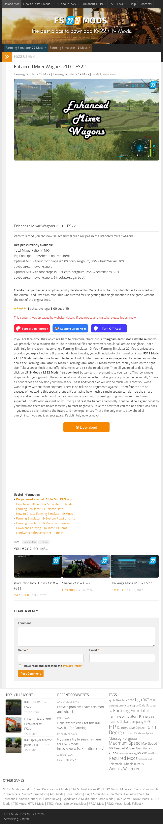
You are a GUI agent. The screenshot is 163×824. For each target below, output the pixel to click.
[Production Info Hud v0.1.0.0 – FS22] (38, 566)
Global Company (131, 721)
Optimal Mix (30, 542)
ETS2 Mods (54, 804)
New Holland (144, 748)
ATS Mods (56, 794)
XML (137, 769)
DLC (110, 711)
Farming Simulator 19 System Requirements (45, 518)
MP (111, 748)
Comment (24, 623)
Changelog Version (117, 705)
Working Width (121, 769)
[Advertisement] (86, 193)
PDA (115, 753)
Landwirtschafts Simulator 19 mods (39, 533)
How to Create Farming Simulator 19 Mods (44, 514)
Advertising (11, 819)
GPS (147, 721)
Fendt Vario (148, 716)
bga (138, 699)
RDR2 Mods (141, 799)
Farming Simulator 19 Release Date (39, 509)
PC (110, 753)
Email (94, 650)
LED (126, 733)
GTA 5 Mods (36, 804)
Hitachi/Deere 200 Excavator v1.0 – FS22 (37, 724)
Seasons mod (145, 759)
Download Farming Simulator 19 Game (41, 528)
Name (23, 650)
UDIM (137, 764)
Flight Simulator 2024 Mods (103, 794)
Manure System (145, 733)
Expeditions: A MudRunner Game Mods (87, 799)
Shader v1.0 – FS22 (76, 583)
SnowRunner (28, 799)
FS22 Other (24, 56)
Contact (24, 819)
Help (133, 4)
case (152, 700)
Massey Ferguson (123, 738)
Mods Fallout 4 (134, 804)
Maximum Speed (125, 743)
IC (118, 727)
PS (139, 753)
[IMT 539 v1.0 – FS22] (13, 707)
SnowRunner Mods (35, 794)
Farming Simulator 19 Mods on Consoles (43, 523)
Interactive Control (132, 728)
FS (117, 721)
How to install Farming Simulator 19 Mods (44, 504)
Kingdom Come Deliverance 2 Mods (44, 789)
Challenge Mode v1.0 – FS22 (131, 583)
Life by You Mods (75, 804)
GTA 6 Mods (11, 789)
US (142, 764)
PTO (144, 753)
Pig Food (44, 542)
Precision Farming (128, 753)
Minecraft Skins (130, 789)
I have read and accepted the (53, 666)
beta (131, 700)
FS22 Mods (110, 789)
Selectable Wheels (121, 764)
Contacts (145, 4)
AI (114, 700)
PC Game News (49, 799)
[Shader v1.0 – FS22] (86, 566)
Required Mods (123, 758)
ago (110, 700)
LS (135, 733)
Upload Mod (11, 4)
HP (112, 726)
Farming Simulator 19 (125, 716)
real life (152, 753)
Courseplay (133, 705)
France (112, 722)
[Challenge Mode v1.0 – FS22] (135, 566)
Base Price (121, 700)
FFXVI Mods (96, 804)
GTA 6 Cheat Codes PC (86, 789)
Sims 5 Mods (74, 794)
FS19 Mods (11, 814)
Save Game (123, 799)
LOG (131, 733)
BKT (146, 700)
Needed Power (124, 748)
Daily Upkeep (147, 705)
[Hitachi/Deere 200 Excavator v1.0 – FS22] (13, 725)
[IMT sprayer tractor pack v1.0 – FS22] (13, 745)
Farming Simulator (131, 710)
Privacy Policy (72, 666)
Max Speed (149, 743)
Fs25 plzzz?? (66, 760)
